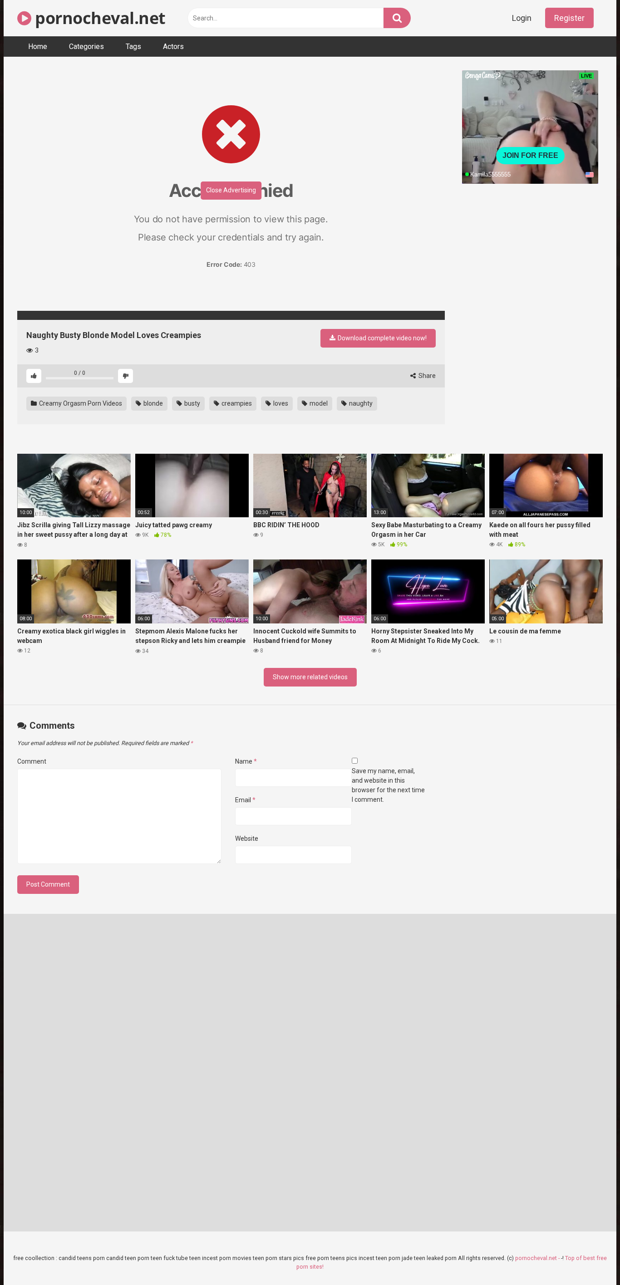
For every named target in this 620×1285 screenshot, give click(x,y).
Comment (31, 761)
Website (246, 838)
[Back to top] (589, 1257)
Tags (133, 46)
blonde (152, 403)
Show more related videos (310, 677)
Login (521, 18)
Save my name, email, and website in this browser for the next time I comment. (388, 785)
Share (426, 375)
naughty (360, 403)
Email (245, 800)
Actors (173, 46)
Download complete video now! (381, 338)
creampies (236, 403)
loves (280, 403)
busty (191, 403)
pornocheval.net (98, 18)
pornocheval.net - (538, 1258)
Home (37, 46)
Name (246, 761)
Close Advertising (231, 190)
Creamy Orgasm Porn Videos (80, 403)
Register (569, 18)
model (318, 403)
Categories (86, 46)
